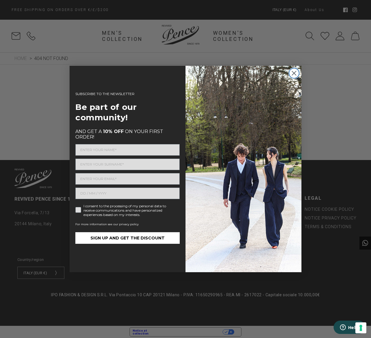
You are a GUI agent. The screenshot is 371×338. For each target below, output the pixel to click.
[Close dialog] (294, 73)
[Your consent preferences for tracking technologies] (360, 327)
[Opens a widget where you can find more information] (349, 328)
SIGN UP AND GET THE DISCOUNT (127, 238)
